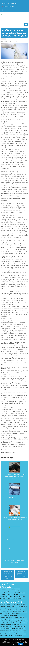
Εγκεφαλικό (10, 613)
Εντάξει (20, 644)
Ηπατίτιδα (15, 617)
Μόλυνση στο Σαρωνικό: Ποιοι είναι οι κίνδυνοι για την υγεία (21, 574)
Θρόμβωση (21, 617)
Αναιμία (8, 606)
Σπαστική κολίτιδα (12, 628)
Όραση (4, 622)
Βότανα (14, 608)
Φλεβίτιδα (16, 633)
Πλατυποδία (18, 624)
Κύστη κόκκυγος (9, 621)
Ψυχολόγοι (8, 598)
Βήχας (5, 608)
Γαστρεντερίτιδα (21, 608)
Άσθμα (25, 606)
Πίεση (13, 624)
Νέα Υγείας (3, 39)
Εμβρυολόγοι (17, 591)
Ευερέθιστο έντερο (12, 615)
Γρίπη (7, 611)
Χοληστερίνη (22, 633)
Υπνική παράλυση (9, 633)
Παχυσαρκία (8, 624)
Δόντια (24, 611)
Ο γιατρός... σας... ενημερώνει (9, 3)
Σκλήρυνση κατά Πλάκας (20, 626)
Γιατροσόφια (19, 610)
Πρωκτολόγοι (22, 596)
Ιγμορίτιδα (12, 619)
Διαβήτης (15, 611)
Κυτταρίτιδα (16, 621)
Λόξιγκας (22, 621)
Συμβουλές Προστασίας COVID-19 (12, 630)
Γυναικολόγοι (10, 589)
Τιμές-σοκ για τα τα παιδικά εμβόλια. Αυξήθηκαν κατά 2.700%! (7, 575)
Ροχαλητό (12, 626)
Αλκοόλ (18, 604)
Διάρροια (20, 611)
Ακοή (15, 604)
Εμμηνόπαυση (16, 613)
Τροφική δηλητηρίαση (12, 632)
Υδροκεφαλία (21, 632)
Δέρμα (10, 611)
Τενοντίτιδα (23, 630)
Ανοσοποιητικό (13, 606)
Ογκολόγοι (14, 592)
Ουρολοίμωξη (16, 622)
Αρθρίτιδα (20, 606)
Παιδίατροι (15, 596)
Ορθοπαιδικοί (21, 592)
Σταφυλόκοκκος (21, 628)
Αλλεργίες (23, 604)
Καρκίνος (25, 619)
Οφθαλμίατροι (15, 594)
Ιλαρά (16, 619)
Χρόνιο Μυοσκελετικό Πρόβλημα (15, 635)
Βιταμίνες (10, 608)
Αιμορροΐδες (10, 604)
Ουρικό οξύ (10, 622)
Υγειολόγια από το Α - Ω (9, 6)
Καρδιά (20, 619)
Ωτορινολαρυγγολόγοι (17, 598)
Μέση (26, 621)
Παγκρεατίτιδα (23, 622)
